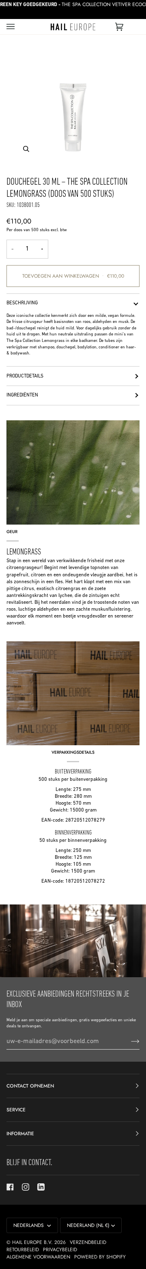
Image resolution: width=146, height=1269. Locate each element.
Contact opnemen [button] (30, 1086)
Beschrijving (22, 303)
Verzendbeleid (88, 1242)
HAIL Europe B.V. (32, 1242)
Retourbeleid (22, 1249)
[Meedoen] (129, 1041)
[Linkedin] (41, 1187)
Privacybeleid (60, 1249)
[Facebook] (10, 1187)
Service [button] (16, 1109)
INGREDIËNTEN (22, 395)
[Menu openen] (18, 26)
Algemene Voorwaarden (38, 1257)
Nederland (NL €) (88, 1225)
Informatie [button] (20, 1133)
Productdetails (24, 376)
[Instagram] (25, 1187)
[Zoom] (73, 102)
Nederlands (29, 1225)
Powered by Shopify (100, 1257)
